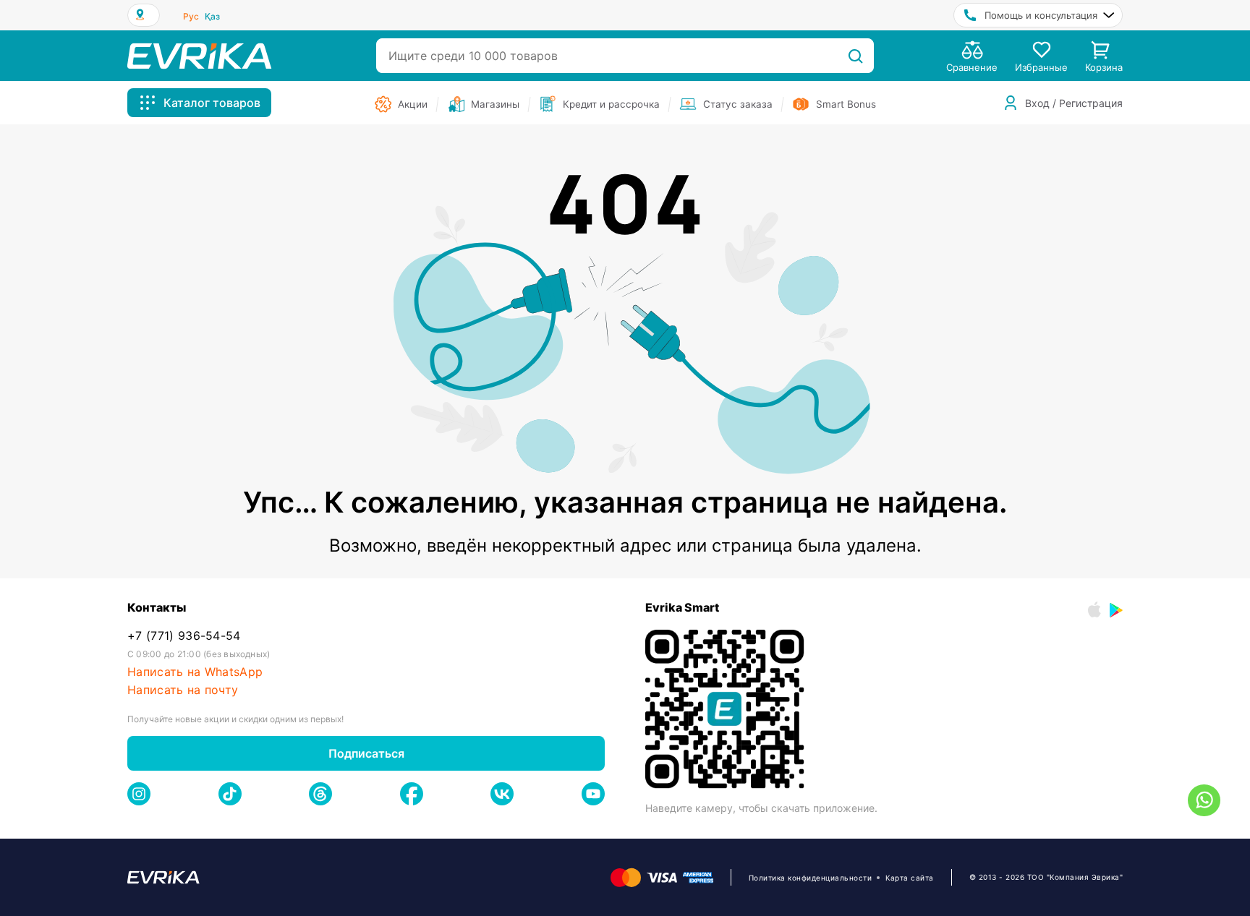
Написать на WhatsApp (195, 672)
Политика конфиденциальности (810, 877)
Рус (191, 16)
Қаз (212, 16)
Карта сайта (909, 877)
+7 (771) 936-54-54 (184, 636)
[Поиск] (855, 55)
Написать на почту (182, 690)
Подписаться (366, 753)
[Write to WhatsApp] (1204, 800)
